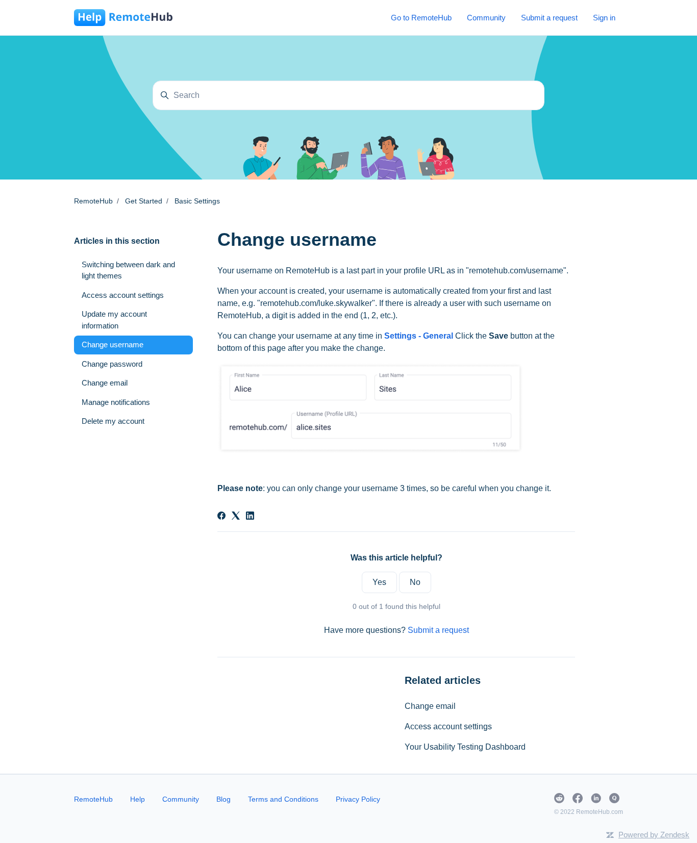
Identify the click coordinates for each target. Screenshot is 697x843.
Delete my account (113, 421)
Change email (430, 706)
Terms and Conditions (283, 799)
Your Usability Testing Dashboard (465, 747)
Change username (112, 344)
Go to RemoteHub (421, 17)
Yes (379, 582)
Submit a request (549, 17)
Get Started (143, 201)
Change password (112, 364)
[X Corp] (236, 517)
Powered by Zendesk (653, 834)
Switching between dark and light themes (128, 270)
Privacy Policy (358, 799)
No (415, 582)
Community (486, 17)
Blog (223, 799)
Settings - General (418, 335)
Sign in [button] (604, 17)
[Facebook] (221, 517)
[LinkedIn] (250, 517)
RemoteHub (93, 201)
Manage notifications (116, 402)
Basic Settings (197, 201)
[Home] (123, 17)
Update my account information (114, 320)
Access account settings (448, 726)
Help (137, 799)
